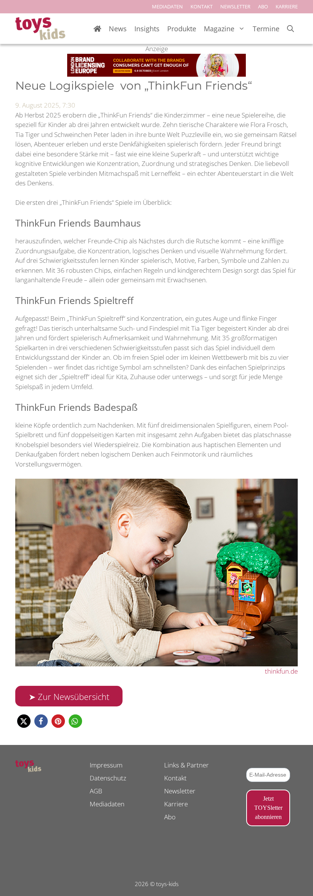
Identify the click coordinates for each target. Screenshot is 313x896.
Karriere (176, 803)
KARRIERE (287, 6)
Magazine (219, 28)
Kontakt (175, 778)
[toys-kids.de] (40, 28)
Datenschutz (108, 778)
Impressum (106, 765)
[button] (24, 721)
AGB (96, 791)
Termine (266, 28)
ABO (263, 6)
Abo (170, 816)
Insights (147, 28)
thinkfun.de (281, 671)
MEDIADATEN (167, 6)
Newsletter (179, 791)
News (118, 28)
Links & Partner (186, 765)
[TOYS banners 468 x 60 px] (156, 74)
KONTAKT (201, 6)
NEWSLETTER (235, 6)
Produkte (181, 28)
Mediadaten (107, 803)
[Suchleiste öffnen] (290, 28)
